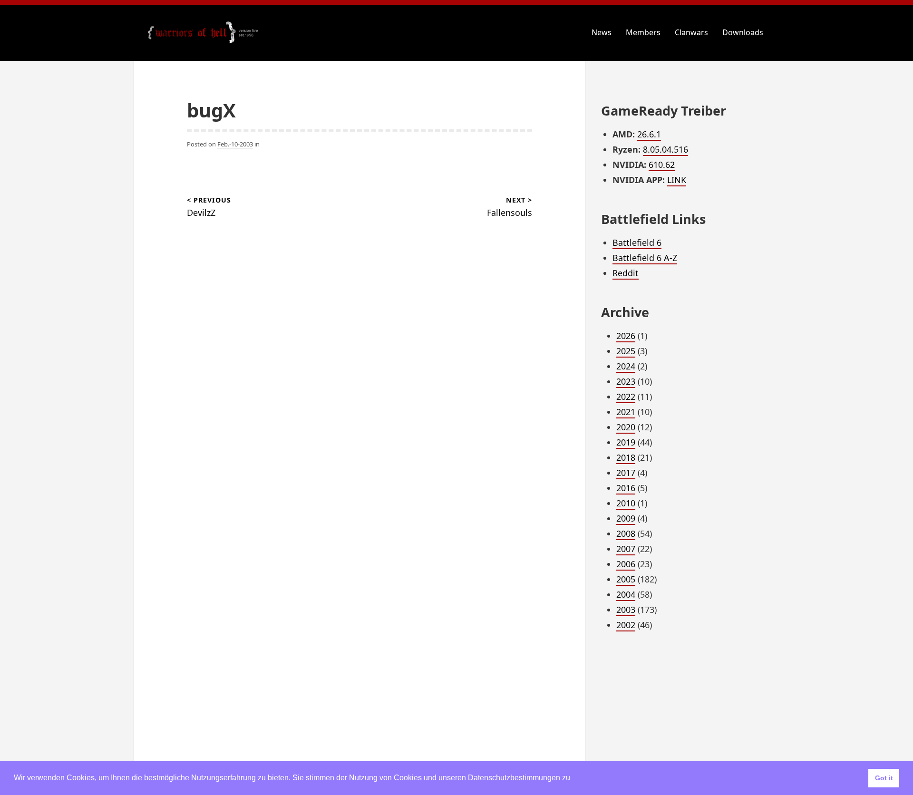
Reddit (625, 273)
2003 (625, 609)
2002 (625, 624)
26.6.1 (649, 134)
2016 (625, 488)
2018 (625, 457)
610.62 (662, 164)
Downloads (742, 32)
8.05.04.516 (665, 149)
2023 (625, 381)
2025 (625, 351)
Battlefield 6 (636, 242)
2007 (625, 548)
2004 (625, 594)
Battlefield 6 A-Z (644, 257)
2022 (625, 396)
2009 (625, 518)
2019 (625, 442)
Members (643, 32)
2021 (625, 411)
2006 (625, 564)
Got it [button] (884, 778)
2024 (625, 366)
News (602, 32)
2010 (625, 503)
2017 (625, 472)
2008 (625, 533)
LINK (676, 179)
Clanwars (691, 32)
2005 (625, 579)
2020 (625, 427)
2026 (625, 335)
